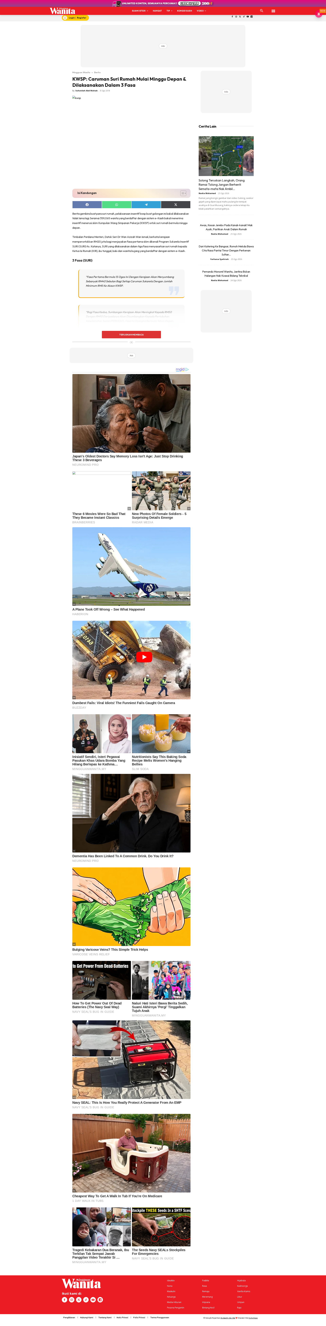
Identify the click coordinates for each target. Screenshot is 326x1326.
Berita (97, 72)
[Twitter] (240, 17)
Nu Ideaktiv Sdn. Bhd (228, 1318)
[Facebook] (232, 17)
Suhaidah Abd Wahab (86, 90)
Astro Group (253, 1318)
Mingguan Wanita (81, 72)
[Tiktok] (244, 17)
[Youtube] (248, 17)
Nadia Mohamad (207, 193)
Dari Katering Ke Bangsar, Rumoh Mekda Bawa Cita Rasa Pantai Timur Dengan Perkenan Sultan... (226, 250)
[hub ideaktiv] (273, 9)
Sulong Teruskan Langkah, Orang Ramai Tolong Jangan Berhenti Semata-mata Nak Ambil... (222, 184)
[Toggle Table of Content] (181, 193)
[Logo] (62, 11)
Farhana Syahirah (219, 259)
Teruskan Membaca (131, 334)
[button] (262, 11)
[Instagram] (236, 17)
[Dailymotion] (252, 17)
